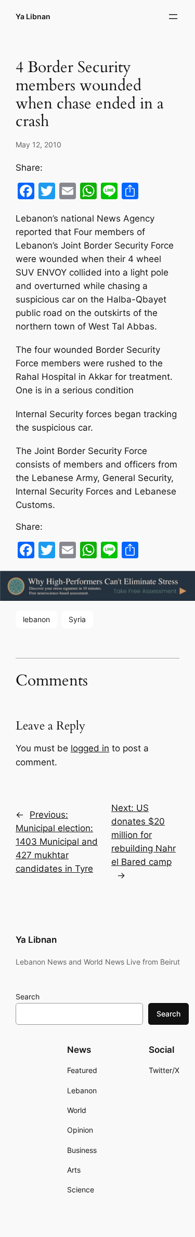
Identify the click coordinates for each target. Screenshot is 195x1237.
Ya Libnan (33, 16)
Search (28, 996)
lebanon (36, 619)
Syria (77, 619)
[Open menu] (173, 16)
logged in (90, 748)
